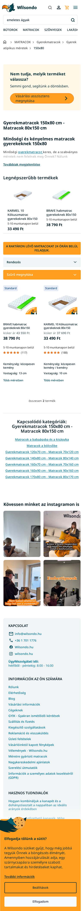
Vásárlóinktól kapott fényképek (31, 745)
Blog (11, 699)
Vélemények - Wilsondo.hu (27, 750)
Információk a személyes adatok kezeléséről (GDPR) (40, 775)
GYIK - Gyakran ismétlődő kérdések (34, 716)
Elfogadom (40, 901)
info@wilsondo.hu (28, 634)
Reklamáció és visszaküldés (28, 733)
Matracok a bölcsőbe (42, 446)
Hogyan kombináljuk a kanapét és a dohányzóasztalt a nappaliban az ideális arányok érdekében (37, 805)
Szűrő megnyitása (20, 274)
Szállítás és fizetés (21, 721)
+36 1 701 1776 (25, 640)
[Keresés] (50, 7)
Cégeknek (15, 710)
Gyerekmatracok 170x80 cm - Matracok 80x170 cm (42, 477)
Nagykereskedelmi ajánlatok (29, 762)
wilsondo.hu (24, 654)
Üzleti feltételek (19, 739)
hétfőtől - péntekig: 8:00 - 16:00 (30, 663)
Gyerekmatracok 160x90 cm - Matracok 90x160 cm (42, 470)
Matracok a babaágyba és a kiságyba (42, 439)
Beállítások (40, 887)
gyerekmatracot (30, 152)
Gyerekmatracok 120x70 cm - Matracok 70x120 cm (42, 452)
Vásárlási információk (24, 704)
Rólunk (13, 687)
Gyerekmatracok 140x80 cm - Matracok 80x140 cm (42, 458)
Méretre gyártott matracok (27, 756)
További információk (19, 876)
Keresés (73, 20)
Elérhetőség (17, 693)
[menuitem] (10, 29)
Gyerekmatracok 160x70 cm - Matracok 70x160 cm (42, 464)
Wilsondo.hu (24, 647)
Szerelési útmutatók (22, 768)
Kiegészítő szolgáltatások (26, 727)
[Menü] (75, 7)
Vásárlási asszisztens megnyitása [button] (33, 98)
